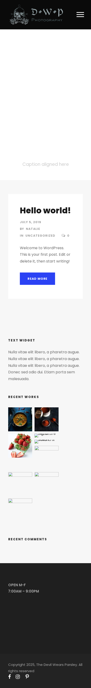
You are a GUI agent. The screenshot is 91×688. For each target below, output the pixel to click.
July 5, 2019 (30, 222)
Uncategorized (40, 235)
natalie (33, 229)
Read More (37, 278)
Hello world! (45, 210)
